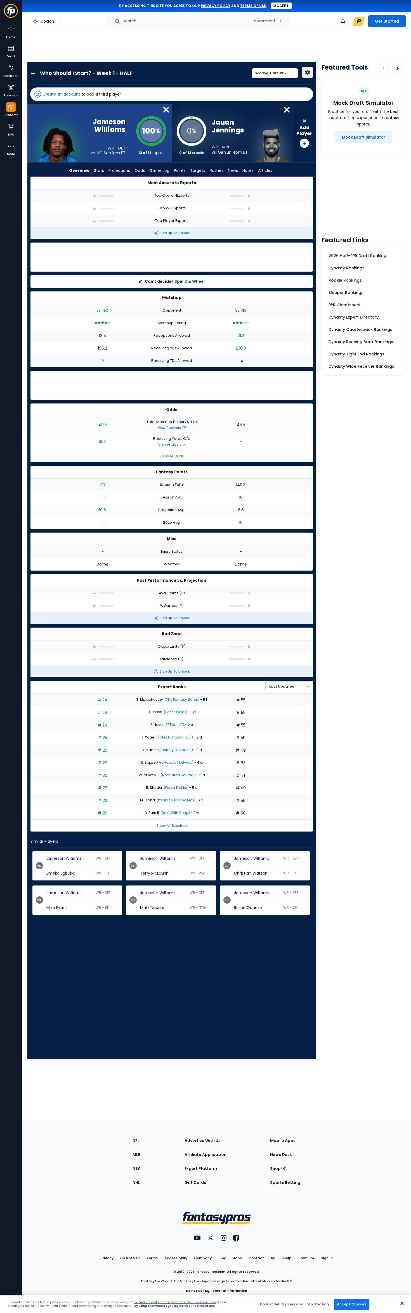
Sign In (327, 1258)
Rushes (216, 170)
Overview (79, 170)
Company (203, 1258)
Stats (99, 170)
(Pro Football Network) (174, 762)
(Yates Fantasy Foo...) (174, 737)
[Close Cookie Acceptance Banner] (402, 1303)
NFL (136, 1140)
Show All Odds (171, 456)
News (233, 170)
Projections (119, 170)
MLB (137, 1154)
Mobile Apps (283, 1140)
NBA (137, 1168)
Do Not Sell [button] (130, 1258)
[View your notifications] (343, 21)
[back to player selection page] (31, 73)
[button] (171, 94)
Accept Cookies (352, 1304)
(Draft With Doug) (175, 812)
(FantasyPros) (175, 712)
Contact (256, 1258)
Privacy (107, 1258)
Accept (281, 5)
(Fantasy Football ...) (175, 749)
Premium (306, 1258)
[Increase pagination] (397, 68)
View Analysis (170, 427)
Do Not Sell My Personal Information (216, 1290)
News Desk (281, 1154)
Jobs (237, 1258)
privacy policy (215, 5)
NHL (136, 1182)
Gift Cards (195, 1182)
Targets (197, 170)
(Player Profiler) (175, 787)
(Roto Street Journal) (178, 775)
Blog (222, 1258)
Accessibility (175, 1258)
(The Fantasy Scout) (181, 699)
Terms (152, 1258)
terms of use (253, 5)
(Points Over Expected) (175, 800)
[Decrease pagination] (383, 68)
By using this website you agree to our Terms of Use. (175, 1306)
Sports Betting (285, 1182)
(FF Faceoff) (174, 724)
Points (180, 170)
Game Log (159, 170)
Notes (248, 170)
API (274, 1258)
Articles (265, 170)
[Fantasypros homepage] (11, 13)
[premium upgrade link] (359, 21)
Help (287, 1258)
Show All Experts (170, 825)
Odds (139, 170)
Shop (276, 1168)
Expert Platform (201, 1168)
